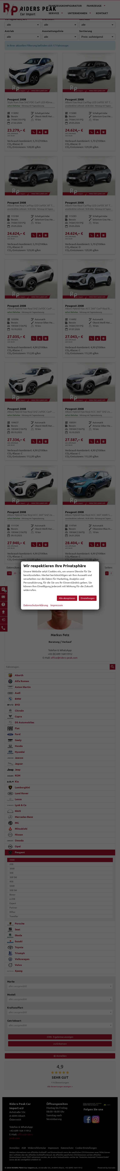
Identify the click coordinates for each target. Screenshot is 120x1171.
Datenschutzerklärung (35, 605)
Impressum (56, 605)
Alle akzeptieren (67, 598)
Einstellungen (88, 598)
